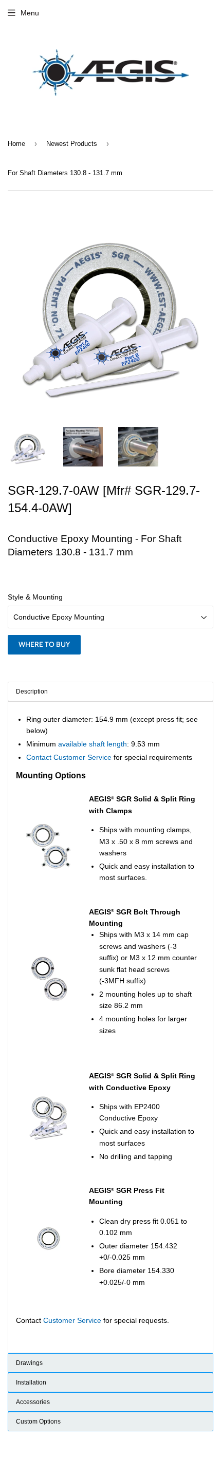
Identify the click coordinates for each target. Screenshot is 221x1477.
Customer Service (72, 1320)
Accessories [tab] (33, 1402)
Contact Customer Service (69, 757)
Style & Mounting (35, 597)
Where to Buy (44, 644)
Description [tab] (32, 691)
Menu (30, 13)
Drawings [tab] (29, 1363)
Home (16, 143)
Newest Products (71, 143)
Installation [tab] (31, 1382)
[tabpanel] (110, 1027)
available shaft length (92, 744)
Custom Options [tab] (38, 1421)
